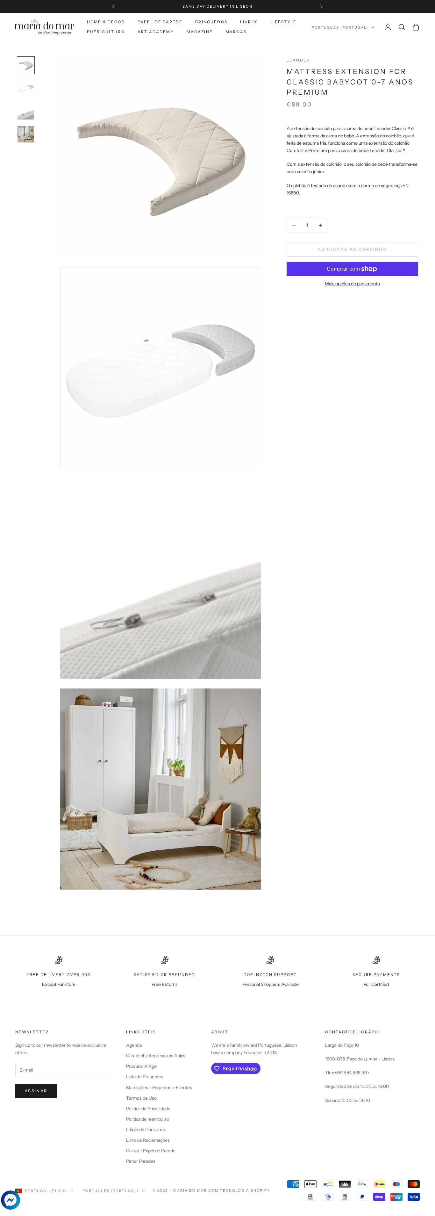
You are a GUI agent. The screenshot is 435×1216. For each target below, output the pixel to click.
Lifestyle (283, 21)
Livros (249, 21)
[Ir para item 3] (26, 111)
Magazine (200, 31)
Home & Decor (106, 21)
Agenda (134, 1045)
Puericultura (106, 31)
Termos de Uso (141, 1098)
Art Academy (156, 31)
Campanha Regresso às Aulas (155, 1056)
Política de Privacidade (148, 1108)
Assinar (36, 1090)
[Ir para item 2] (26, 88)
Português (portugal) (340, 27)
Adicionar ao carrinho (352, 249)
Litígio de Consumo (145, 1129)
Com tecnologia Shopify (239, 1190)
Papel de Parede (160, 21)
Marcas (235, 31)
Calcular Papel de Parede (150, 1151)
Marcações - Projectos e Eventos (159, 1087)
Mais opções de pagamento (352, 284)
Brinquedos (211, 21)
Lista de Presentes (144, 1077)
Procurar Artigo (141, 1066)
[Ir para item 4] (26, 134)
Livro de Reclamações (148, 1140)
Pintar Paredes (140, 1161)
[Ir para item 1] (26, 65)
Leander (298, 60)
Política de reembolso (147, 1119)
